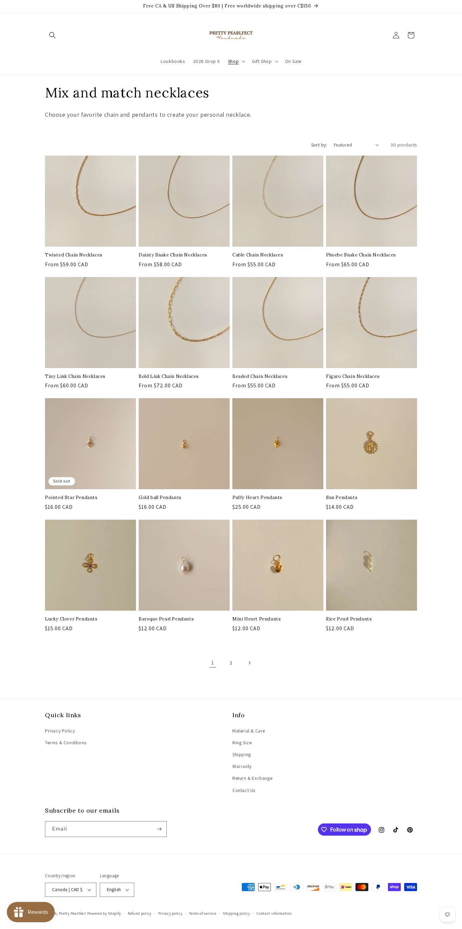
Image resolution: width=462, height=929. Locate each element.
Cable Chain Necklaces (257, 255)
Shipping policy (236, 913)
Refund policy (140, 913)
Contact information (274, 913)
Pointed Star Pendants (71, 497)
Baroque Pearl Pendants (166, 619)
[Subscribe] (159, 829)
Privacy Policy (60, 731)
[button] (52, 35)
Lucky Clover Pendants (71, 619)
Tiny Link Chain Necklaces (75, 376)
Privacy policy (170, 913)
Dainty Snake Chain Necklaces (173, 255)
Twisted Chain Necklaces (73, 255)
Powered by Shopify (104, 913)
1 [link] (212, 662)
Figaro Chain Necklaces (352, 376)
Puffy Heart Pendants (257, 497)
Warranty (242, 766)
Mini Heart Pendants (256, 619)
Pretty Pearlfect (72, 913)
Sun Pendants (341, 497)
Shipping (241, 754)
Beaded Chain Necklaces (259, 376)
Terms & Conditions (66, 743)
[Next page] (249, 662)
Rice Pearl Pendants (349, 619)
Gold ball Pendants (160, 497)
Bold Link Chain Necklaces (169, 376)
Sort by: (319, 145)
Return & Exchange (252, 778)
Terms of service (202, 913)
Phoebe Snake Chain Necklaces (361, 255)
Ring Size (242, 743)
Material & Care (248, 731)
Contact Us (243, 790)
